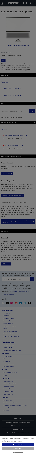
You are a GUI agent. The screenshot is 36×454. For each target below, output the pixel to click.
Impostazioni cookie (18, 452)
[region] (18, 445)
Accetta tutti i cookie (18, 444)
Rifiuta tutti (18, 448)
